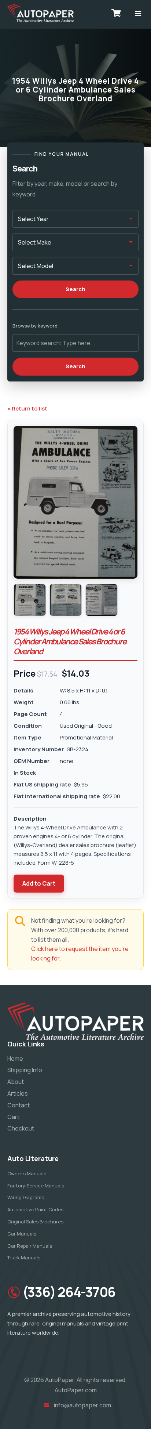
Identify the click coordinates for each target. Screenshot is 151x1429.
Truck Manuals (23, 1257)
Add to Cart (38, 883)
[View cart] (116, 13)
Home (15, 1058)
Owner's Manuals (26, 1173)
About (15, 1082)
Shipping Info (24, 1070)
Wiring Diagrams (25, 1197)
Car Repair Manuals (29, 1245)
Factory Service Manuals (35, 1185)
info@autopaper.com (82, 1405)
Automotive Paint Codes (35, 1209)
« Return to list (27, 408)
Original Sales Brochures (35, 1221)
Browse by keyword (35, 325)
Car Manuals (21, 1233)
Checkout (20, 1128)
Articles (17, 1093)
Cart (13, 1117)
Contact (18, 1105)
